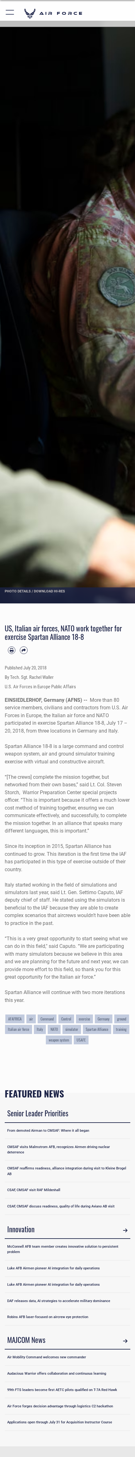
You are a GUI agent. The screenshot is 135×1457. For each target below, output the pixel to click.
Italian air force (18, 1029)
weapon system (59, 1040)
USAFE (81, 1040)
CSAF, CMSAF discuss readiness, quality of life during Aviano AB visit (61, 1206)
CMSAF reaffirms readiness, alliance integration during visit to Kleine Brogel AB (66, 1171)
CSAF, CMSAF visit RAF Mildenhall (33, 1190)
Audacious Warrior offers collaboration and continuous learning (56, 1373)
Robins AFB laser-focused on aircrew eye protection (47, 1317)
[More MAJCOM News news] (125, 1341)
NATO (54, 1029)
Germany (104, 1019)
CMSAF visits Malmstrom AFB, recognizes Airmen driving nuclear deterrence (58, 1149)
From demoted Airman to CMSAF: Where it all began (48, 1130)
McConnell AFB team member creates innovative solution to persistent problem (62, 1249)
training (121, 1029)
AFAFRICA (15, 1019)
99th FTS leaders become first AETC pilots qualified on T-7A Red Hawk (62, 1390)
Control (66, 1019)
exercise (84, 1019)
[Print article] (11, 650)
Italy (40, 1029)
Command (47, 1019)
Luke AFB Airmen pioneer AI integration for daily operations (53, 1268)
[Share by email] (23, 650)
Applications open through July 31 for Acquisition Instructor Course (59, 1422)
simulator (71, 1029)
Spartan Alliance (97, 1029)
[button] (10, 13)
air (31, 1019)
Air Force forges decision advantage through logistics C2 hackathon (60, 1406)
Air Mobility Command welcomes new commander (46, 1357)
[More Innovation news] (125, 1230)
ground (121, 1019)
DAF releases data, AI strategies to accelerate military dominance (58, 1301)
